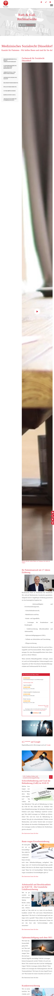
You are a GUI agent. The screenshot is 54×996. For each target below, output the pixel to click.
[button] (37, 311)
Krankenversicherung (11, 82)
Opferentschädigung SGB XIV (10, 78)
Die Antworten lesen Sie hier (30, 833)
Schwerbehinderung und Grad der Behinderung (10, 67)
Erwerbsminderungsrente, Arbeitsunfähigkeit (10, 60)
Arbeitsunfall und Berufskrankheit (10, 73)
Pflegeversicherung (10, 86)
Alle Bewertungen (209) (28, 682)
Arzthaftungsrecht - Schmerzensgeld (10, 99)
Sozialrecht (30, 25)
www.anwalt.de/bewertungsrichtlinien (39, 710)
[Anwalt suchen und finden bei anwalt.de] (36, 713)
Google (48, 745)
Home (24, 25)
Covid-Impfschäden (10, 90)
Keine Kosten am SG (10, 94)
